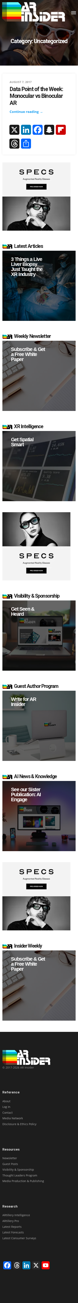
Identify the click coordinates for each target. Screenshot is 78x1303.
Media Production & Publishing (23, 1181)
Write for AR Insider (23, 702)
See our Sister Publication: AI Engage (26, 794)
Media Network (12, 1118)
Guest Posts (10, 1164)
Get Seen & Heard (22, 611)
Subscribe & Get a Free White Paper (28, 354)
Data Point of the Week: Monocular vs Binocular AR (36, 96)
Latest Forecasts (13, 1232)
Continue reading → (26, 111)
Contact (7, 1112)
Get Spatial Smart (22, 442)
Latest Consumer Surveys (19, 1238)
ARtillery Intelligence (16, 1215)
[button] (39, 286)
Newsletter (9, 1158)
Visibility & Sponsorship (18, 1169)
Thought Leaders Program (19, 1175)
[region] (39, 286)
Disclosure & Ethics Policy (19, 1124)
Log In (6, 1107)
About (6, 1101)
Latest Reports (12, 1227)
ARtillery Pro (10, 1221)
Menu (73, 12)
